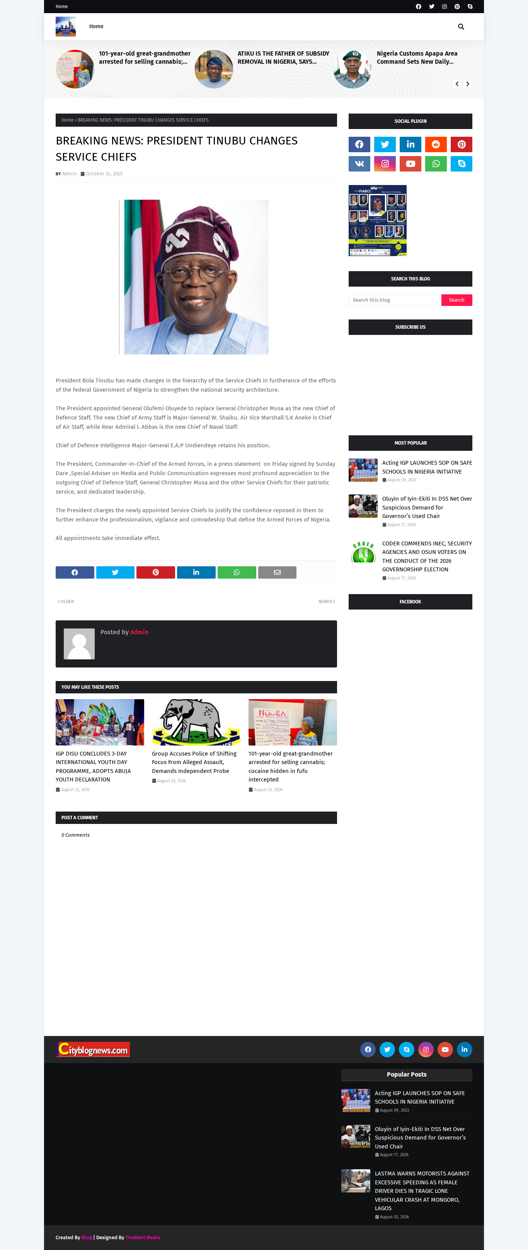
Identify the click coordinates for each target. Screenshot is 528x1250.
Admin (69, 174)
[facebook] (418, 7)
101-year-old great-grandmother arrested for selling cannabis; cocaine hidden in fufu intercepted (145, 58)
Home (62, 6)
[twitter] (431, 7)
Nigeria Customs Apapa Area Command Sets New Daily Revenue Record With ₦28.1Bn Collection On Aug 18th (418, 58)
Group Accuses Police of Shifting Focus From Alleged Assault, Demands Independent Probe (194, 762)
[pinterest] (457, 7)
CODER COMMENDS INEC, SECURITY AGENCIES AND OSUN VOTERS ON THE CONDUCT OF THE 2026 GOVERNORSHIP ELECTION (427, 556)
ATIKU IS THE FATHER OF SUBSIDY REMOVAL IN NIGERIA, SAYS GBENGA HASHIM (283, 58)
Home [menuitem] (96, 26)
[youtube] (410, 164)
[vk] (359, 164)
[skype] (469, 7)
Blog (87, 1237)
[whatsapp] (436, 164)
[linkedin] (410, 144)
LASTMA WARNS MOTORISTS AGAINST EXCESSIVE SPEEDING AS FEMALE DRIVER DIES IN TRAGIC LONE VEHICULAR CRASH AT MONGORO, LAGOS (422, 1191)
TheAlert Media (143, 1237)
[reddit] (436, 144)
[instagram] (444, 7)
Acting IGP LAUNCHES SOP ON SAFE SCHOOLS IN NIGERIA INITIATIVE (427, 467)
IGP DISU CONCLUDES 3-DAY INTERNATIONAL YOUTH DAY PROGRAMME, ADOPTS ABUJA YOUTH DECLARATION (93, 766)
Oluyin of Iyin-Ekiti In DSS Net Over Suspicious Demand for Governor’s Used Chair (427, 507)
